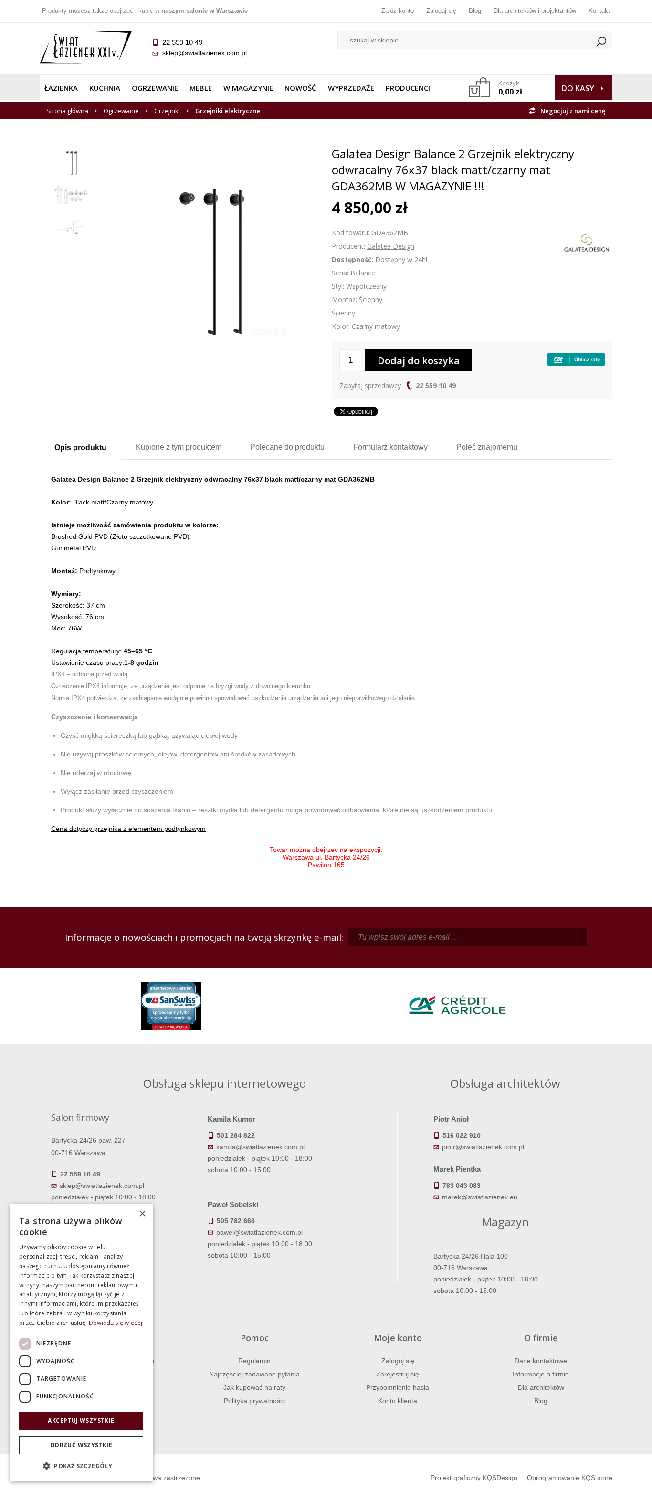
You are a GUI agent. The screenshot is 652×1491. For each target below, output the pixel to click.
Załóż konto (397, 10)
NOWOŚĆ (300, 88)
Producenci (408, 88)
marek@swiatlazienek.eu (479, 1197)
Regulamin (254, 1361)
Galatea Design (390, 246)
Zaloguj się (441, 10)
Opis (80, 447)
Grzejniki (167, 110)
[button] (81, 1466)
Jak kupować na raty (254, 1387)
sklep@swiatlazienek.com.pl (204, 53)
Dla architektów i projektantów (535, 10)
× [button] (142, 1214)
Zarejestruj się (397, 1374)
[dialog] (81, 1342)
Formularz (390, 447)
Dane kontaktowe (541, 1361)
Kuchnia (104, 88)
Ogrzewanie (155, 88)
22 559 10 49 (436, 385)
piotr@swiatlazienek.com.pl (483, 1147)
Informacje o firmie (541, 1374)
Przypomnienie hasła (397, 1387)
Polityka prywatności (254, 1401)
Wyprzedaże (351, 88)
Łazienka (61, 88)
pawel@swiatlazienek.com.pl (259, 1232)
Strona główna (67, 110)
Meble (200, 88)
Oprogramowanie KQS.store (569, 1477)
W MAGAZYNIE (248, 88)
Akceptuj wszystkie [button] (81, 1421)
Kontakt (599, 10)
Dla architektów (541, 1387)
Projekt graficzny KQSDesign (474, 1477)
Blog (475, 10)
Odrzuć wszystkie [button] (81, 1445)
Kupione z (178, 447)
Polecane (287, 447)
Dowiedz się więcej (115, 1323)
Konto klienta (397, 1401)
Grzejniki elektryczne (227, 110)
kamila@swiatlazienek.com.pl (260, 1147)
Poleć (486, 447)
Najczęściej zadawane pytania (254, 1374)
